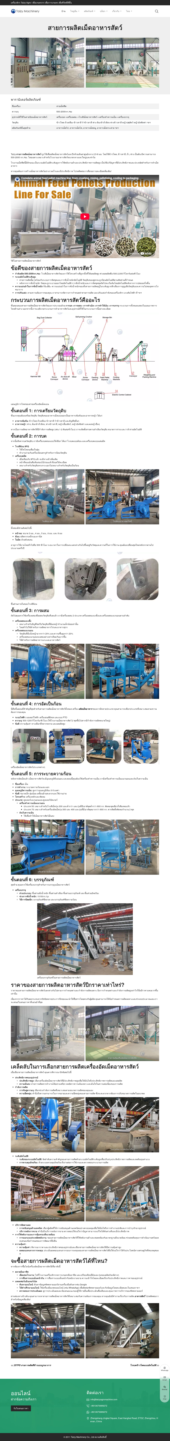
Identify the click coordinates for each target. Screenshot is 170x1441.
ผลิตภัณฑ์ (89, 11)
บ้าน (63, 11)
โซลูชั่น (74, 11)
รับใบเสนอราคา (21, 1408)
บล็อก (103, 11)
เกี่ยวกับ (116, 11)
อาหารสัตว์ (140, 1296)
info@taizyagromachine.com (103, 1399)
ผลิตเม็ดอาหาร (85, 708)
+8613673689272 (98, 1405)
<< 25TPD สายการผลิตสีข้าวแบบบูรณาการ (31, 1365)
